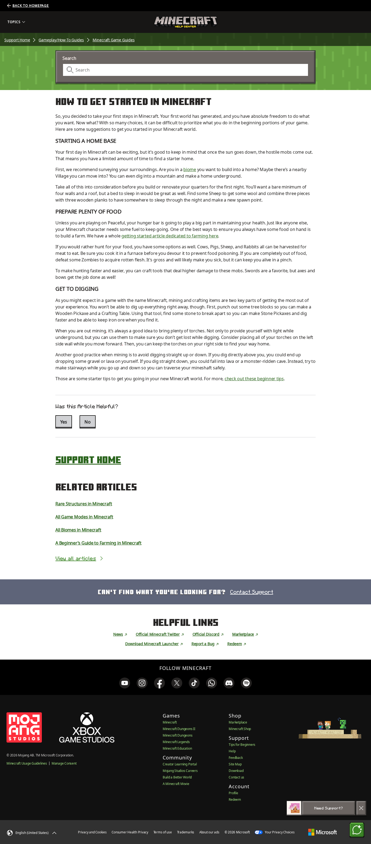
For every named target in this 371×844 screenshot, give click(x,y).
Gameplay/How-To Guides (61, 39)
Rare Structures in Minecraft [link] (83, 504)
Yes (63, 422)
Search (69, 58)
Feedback (236, 757)
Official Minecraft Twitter (158, 634)
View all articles (75, 558)
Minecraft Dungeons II (179, 728)
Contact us (236, 777)
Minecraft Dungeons (178, 735)
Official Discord (206, 634)
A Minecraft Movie (176, 783)
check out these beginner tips (254, 379)
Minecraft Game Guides (114, 39)
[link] (124, 683)
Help (232, 751)
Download (236, 770)
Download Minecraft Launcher (152, 643)
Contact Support (251, 591)
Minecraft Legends (176, 742)
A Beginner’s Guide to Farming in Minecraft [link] (98, 543)
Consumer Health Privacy (130, 832)
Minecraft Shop (240, 728)
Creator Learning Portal (180, 764)
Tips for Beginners (242, 744)
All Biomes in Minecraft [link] (78, 530)
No (87, 422)
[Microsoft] (322, 832)
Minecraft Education (177, 748)
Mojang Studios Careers (180, 770)
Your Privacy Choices (279, 832)
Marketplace (243, 634)
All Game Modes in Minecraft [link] (84, 517)
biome (189, 169)
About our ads (209, 832)
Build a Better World (177, 777)
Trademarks (185, 832)
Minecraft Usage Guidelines (27, 763)
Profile (233, 793)
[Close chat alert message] (361, 808)
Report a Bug (203, 643)
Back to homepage (30, 5)
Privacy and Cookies (92, 832)
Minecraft (170, 722)
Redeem (234, 643)
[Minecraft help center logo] (185, 22)
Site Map (235, 764)
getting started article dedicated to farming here (169, 236)
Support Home (17, 39)
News (118, 634)
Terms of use (162, 832)
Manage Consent (64, 763)
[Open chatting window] (356, 829)
